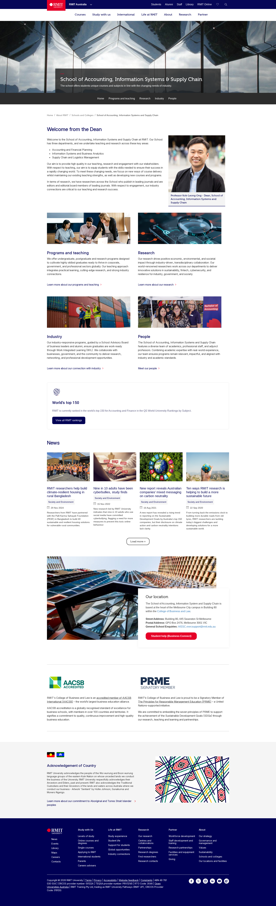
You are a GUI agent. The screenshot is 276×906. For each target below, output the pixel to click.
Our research (145, 836)
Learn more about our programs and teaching (73, 284)
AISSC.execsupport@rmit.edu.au (197, 626)
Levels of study (86, 836)
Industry (159, 98)
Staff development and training (181, 841)
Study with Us (85, 829)
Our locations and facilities (213, 861)
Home (100, 98)
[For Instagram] (205, 880)
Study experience (117, 836)
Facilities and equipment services (181, 853)
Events (54, 843)
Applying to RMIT (87, 852)
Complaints (146, 880)
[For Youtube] (219, 880)
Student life (114, 840)
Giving (172, 859)
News (54, 839)
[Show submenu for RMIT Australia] (90, 4)
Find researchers (147, 856)
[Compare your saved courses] (219, 4)
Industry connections (119, 854)
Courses (80, 14)
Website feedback (129, 880)
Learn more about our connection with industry (74, 368)
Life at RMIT (149, 14)
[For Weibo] (226, 880)
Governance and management (208, 841)
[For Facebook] (191, 880)
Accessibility (110, 880)
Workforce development (182, 836)
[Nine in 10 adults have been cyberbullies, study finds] (114, 466)
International (126, 14)
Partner (203, 14)
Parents (82, 861)
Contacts (56, 861)
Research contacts (148, 861)
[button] (226, 4)
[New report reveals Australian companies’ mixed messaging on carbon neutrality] (161, 466)
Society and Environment (60, 502)
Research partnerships (180, 847)
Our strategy (205, 836)
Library (55, 848)
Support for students (119, 845)
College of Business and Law (173, 611)
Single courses (86, 847)
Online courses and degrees (88, 841)
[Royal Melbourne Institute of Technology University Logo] (56, 5)
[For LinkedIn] (212, 880)
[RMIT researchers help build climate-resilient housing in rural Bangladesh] (68, 466)
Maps (54, 852)
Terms (88, 880)
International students (89, 856)
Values (202, 847)
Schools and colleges (210, 856)
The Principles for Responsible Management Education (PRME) (174, 701)
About (168, 14)
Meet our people (147, 368)
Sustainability (206, 852)
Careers (55, 857)
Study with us (101, 14)
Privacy (98, 880)
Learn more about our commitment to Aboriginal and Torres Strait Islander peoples (89, 802)
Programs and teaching (122, 98)
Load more (138, 541)
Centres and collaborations (145, 841)
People (172, 98)
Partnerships (144, 847)
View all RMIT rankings (69, 420)
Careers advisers (87, 865)
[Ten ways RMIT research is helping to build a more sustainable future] (207, 466)
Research (185, 14)
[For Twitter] (198, 880)
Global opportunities (119, 849)
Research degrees (148, 852)
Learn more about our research (156, 284)
